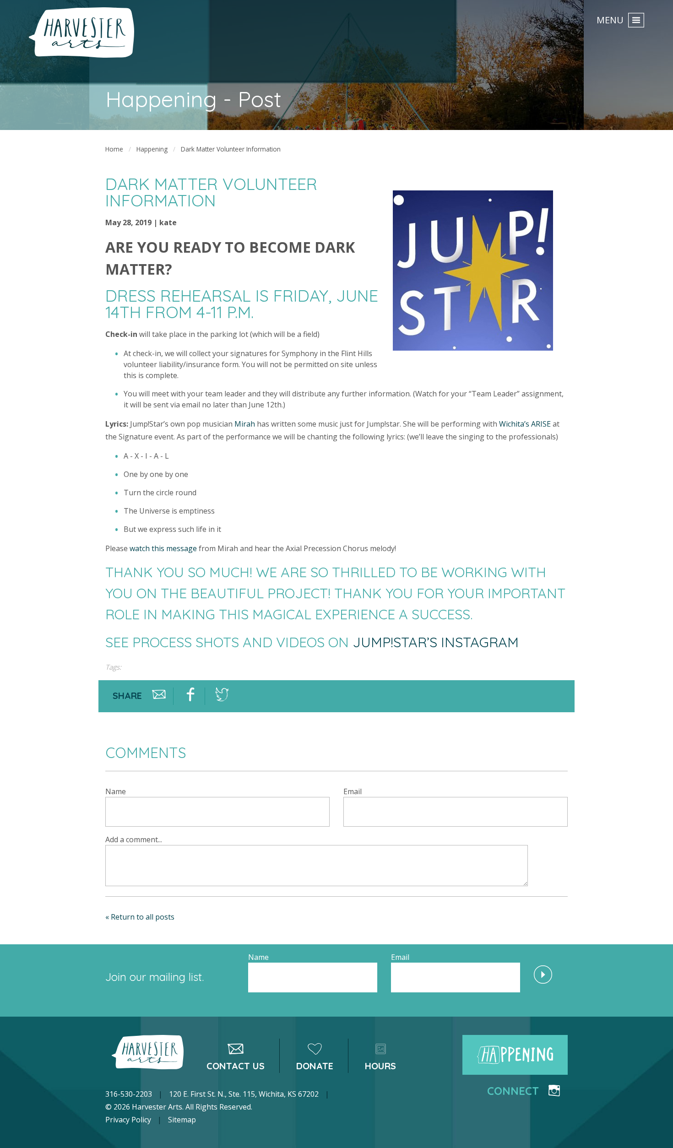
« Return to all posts (139, 917)
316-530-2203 (128, 1094)
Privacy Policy (128, 1120)
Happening (152, 149)
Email (352, 791)
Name (115, 791)
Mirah (244, 424)
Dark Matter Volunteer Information (231, 149)
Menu (610, 20)
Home (114, 149)
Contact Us (235, 1066)
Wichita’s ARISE (525, 424)
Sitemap (182, 1120)
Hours (380, 1066)
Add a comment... (133, 839)
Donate (314, 1066)
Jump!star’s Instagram (436, 642)
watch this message (163, 548)
